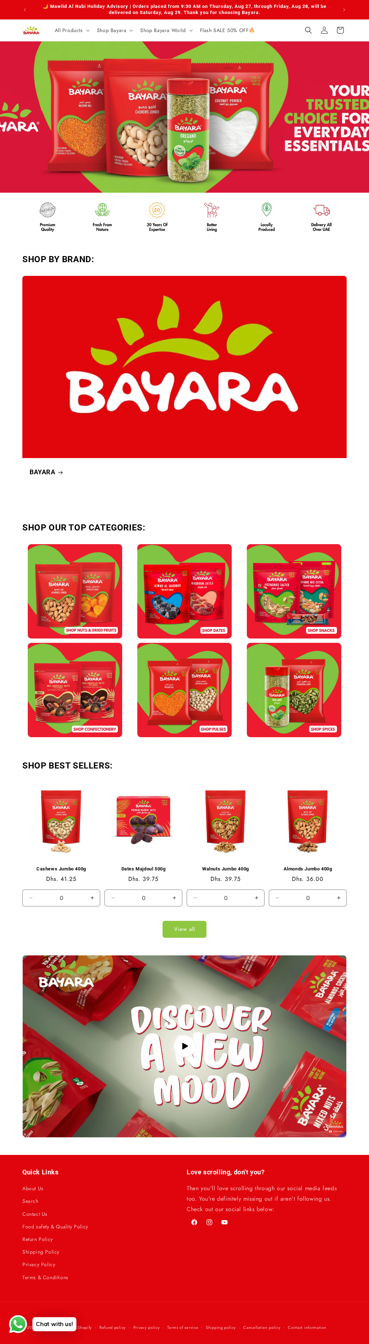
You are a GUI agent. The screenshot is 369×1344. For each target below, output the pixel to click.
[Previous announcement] (25, 10)
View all (184, 929)
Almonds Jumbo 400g (308, 869)
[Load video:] (184, 1046)
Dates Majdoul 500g (143, 869)
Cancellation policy (261, 1327)
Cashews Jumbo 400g (61, 869)
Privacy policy (146, 1327)
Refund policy (112, 1327)
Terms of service (182, 1327)
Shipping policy (221, 1327)
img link (75, 549)
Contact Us (35, 1214)
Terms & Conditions (45, 1277)
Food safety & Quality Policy (55, 1226)
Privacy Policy (38, 1264)
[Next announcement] (344, 10)
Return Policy (37, 1239)
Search (30, 1201)
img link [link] (38, 202)
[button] (71, 30)
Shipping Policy (40, 1251)
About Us (33, 1188)
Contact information (307, 1327)
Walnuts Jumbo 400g (225, 869)
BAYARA (42, 472)
